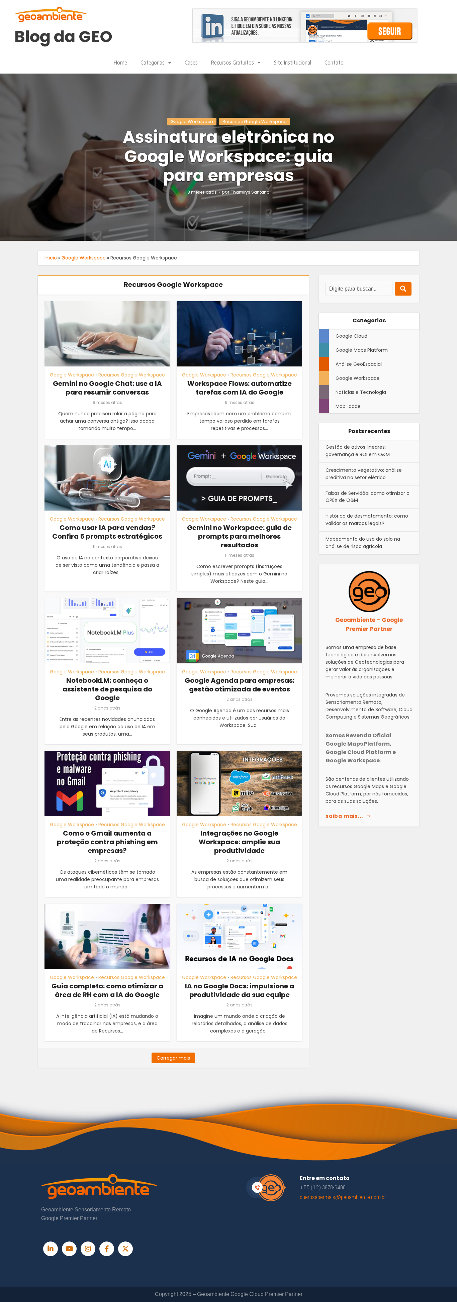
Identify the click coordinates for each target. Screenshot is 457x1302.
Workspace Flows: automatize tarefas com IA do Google (239, 388)
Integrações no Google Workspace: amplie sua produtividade (239, 842)
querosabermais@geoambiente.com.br (343, 1197)
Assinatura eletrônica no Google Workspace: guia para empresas (228, 156)
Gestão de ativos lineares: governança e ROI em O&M (358, 451)
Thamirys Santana (250, 192)
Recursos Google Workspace (254, 121)
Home (120, 62)
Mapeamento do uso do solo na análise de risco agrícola (363, 543)
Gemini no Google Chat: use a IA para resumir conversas (107, 388)
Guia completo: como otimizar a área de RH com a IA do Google (107, 990)
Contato (334, 62)
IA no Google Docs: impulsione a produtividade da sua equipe (239, 990)
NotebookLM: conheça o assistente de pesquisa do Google (107, 689)
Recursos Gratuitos (232, 62)
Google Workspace (191, 121)
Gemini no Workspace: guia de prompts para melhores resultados (239, 536)
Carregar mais (173, 1058)
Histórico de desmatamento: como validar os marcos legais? (367, 520)
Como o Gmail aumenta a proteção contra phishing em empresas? (107, 842)
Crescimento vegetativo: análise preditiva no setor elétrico (364, 474)
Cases (191, 62)
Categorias (153, 62)
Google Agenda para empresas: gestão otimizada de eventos (239, 685)
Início (50, 257)
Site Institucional (292, 62)
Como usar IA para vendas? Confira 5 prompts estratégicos (107, 532)
